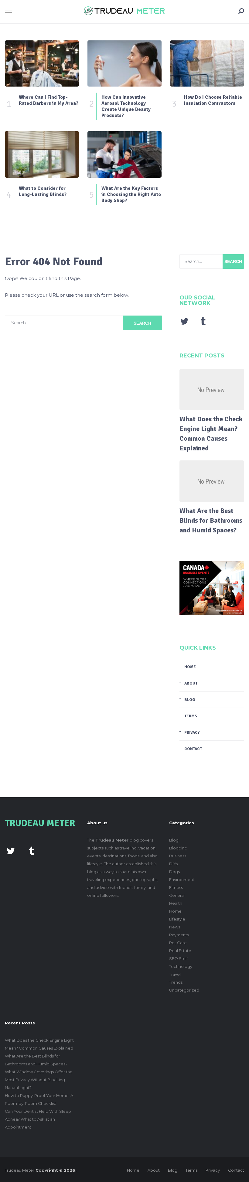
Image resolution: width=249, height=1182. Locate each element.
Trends (175, 982)
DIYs (173, 863)
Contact (193, 748)
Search (142, 323)
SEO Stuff (178, 958)
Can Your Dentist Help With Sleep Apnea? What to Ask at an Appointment (38, 1119)
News (174, 926)
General (177, 895)
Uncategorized (184, 990)
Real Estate (180, 950)
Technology (180, 966)
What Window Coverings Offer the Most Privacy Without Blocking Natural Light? (39, 1079)
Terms (190, 716)
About (190, 683)
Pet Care (178, 942)
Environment (181, 879)
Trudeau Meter (19, 1170)
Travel (175, 974)
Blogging (178, 848)
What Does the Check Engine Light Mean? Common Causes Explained (210, 433)
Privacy (192, 732)
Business (177, 855)
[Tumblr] (203, 321)
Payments (179, 934)
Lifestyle (177, 919)
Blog (189, 699)
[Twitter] (184, 321)
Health (175, 903)
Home (190, 666)
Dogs (174, 871)
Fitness (176, 887)
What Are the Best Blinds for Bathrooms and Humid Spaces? (210, 520)
